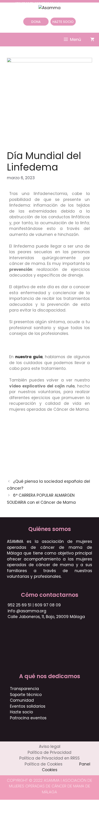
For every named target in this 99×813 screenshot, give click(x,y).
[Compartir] (26, 803)
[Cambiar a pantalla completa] (15, 803)
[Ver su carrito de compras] (92, 39)
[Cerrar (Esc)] (37, 803)
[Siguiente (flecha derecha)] (15, 810)
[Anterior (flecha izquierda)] (5, 810)
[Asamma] (49, 7)
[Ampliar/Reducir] (5, 803)
